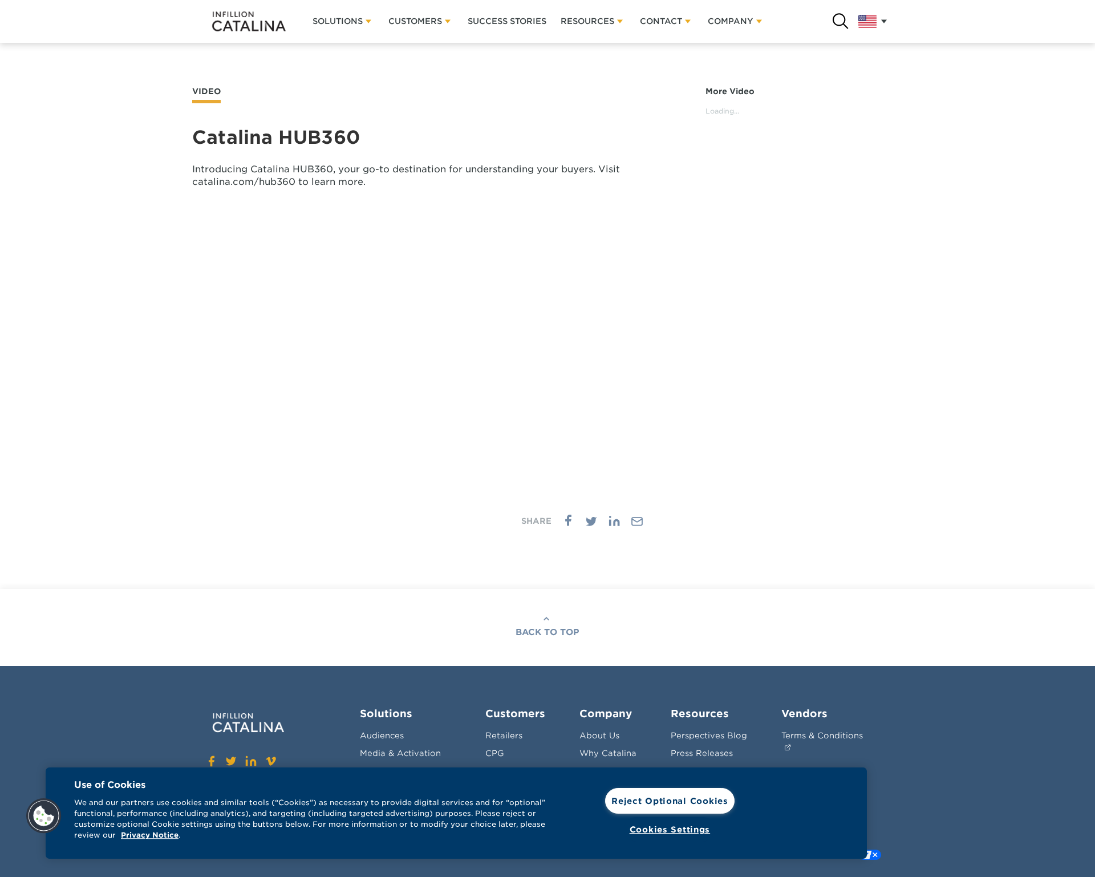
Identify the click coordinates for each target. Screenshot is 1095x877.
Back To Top (547, 632)
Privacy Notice (150, 835)
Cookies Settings (670, 829)
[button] (44, 816)
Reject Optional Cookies (669, 801)
